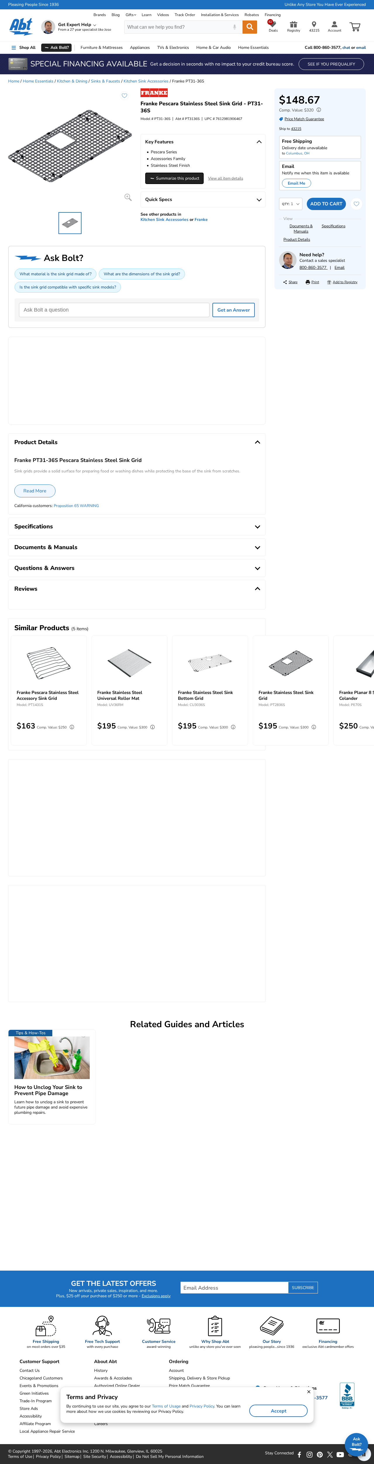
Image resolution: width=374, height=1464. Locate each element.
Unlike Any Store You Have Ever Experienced (325, 4)
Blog (116, 15)
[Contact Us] (288, 267)
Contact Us (30, 1370)
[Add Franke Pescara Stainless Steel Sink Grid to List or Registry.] (124, 95)
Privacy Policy (48, 1457)
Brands (100, 15)
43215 (296, 128)
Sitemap (72, 1457)
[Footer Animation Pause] (364, 1454)
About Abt (105, 1361)
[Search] (250, 27)
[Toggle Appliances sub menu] (152, 47)
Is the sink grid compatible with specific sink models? (68, 287)
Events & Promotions (39, 1386)
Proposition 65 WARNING (76, 505)
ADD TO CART (326, 204)
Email (339, 267)
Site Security (94, 1457)
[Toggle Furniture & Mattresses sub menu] (125, 47)
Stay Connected (279, 1453)
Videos (163, 15)
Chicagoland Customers (41, 1378)
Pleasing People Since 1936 (33, 4)
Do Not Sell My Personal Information (170, 1457)
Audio (213, 47)
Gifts (130, 15)
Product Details (296, 239)
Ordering (178, 1361)
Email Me (296, 183)
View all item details (225, 178)
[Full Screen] (128, 197)
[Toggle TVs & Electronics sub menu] (191, 47)
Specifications (333, 226)
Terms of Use (20, 1457)
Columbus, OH (297, 153)
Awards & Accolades (113, 1378)
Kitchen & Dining (72, 81)
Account (176, 1370)
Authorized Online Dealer (117, 1386)
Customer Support (39, 1361)
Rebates (252, 15)
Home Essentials (38, 81)
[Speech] (234, 27)
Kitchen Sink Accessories (146, 81)
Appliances (140, 47)
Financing (273, 15)
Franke (201, 219)
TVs (173, 47)
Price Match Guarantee (189, 1386)
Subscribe (303, 1288)
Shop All (27, 47)
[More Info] (317, 110)
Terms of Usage (166, 1406)
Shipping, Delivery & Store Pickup (199, 1378)
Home (253, 47)
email (361, 47)
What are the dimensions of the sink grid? (142, 274)
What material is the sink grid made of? (55, 274)
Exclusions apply (156, 1296)
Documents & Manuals (301, 229)
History (101, 1370)
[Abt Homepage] (21, 27)
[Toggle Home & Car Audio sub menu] (233, 47)
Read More (34, 491)
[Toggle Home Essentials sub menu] (271, 47)
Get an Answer (233, 310)
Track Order (185, 15)
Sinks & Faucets (105, 81)
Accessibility (121, 1457)
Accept (278, 1411)
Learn (146, 15)
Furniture (102, 47)
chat (346, 47)
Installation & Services (220, 15)
